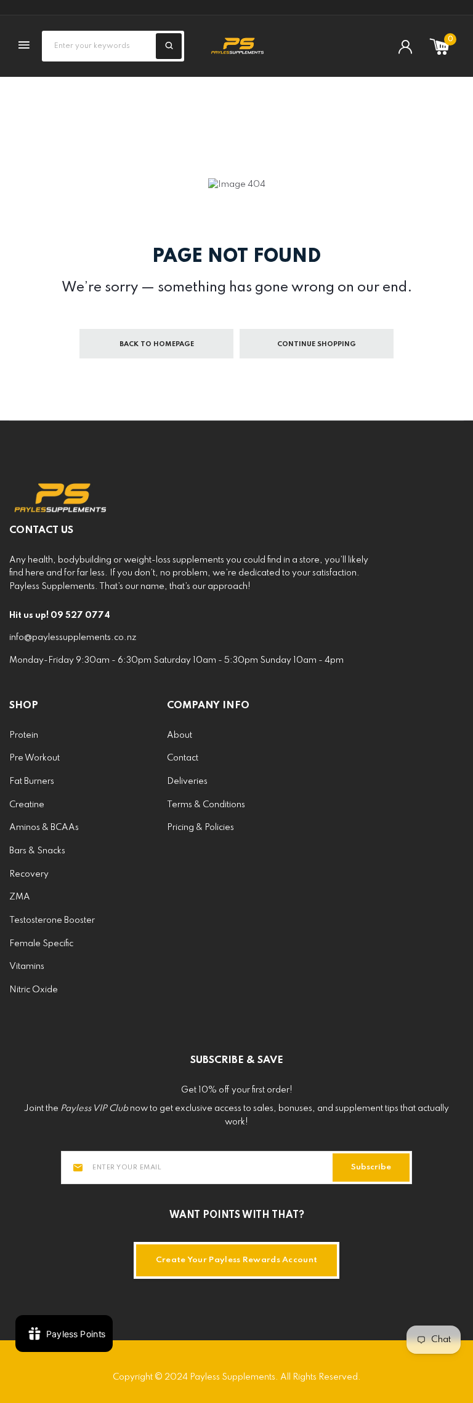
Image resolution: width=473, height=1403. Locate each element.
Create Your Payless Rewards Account (237, 1260)
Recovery (29, 874)
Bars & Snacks (37, 851)
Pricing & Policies (200, 827)
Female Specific (41, 943)
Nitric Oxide (33, 990)
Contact (182, 758)
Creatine (26, 804)
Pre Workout (34, 758)
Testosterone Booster (52, 920)
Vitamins (26, 966)
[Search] (169, 46)
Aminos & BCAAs (44, 827)
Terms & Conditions (206, 804)
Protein (23, 735)
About (179, 735)
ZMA (19, 897)
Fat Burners (31, 781)
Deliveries (187, 781)
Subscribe (371, 1167)
